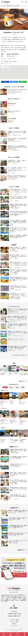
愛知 (4, 5)
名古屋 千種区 (17, 5)
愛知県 (5, 387)
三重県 (17, 387)
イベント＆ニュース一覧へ (18, 355)
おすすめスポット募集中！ (14, 619)
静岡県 (22, 387)
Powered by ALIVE (13, 592)
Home (2, 5)
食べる (2, 63)
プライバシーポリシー (14, 625)
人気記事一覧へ (20, 550)
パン (11, 63)
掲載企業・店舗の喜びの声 (14, 616)
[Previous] (2, 19)
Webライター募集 (14, 621)
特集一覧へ (21, 381)
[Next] (26, 19)
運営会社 (14, 623)
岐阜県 (11, 387)
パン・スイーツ (7, 63)
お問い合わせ (14, 611)
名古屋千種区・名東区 (9, 5)
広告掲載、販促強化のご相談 (14, 613)
